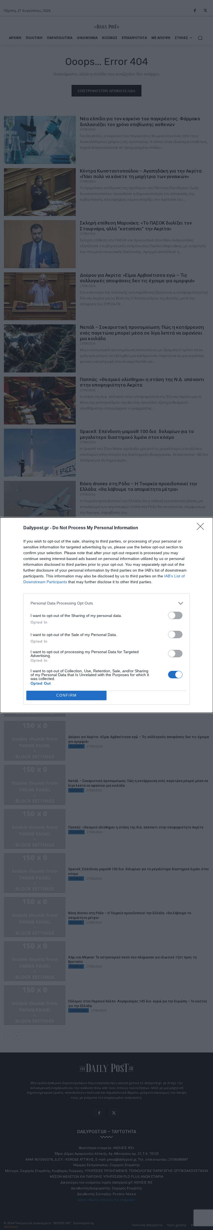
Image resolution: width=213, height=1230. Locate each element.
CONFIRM (66, 695)
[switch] (175, 615)
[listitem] (106, 603)
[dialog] (106, 615)
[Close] (202, 528)
